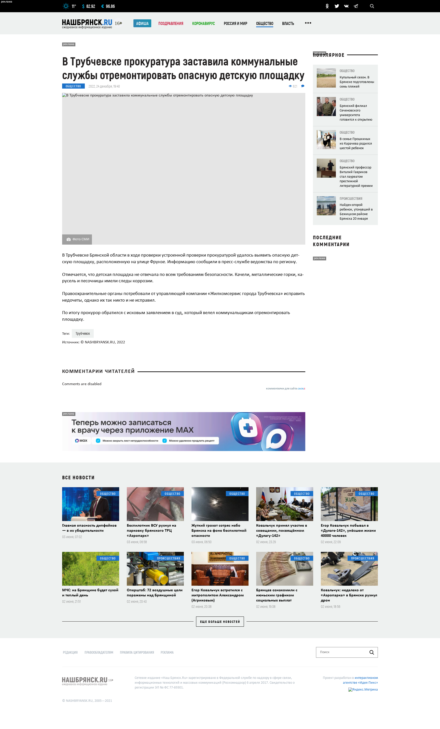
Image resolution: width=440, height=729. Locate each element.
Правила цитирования (137, 652)
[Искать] (372, 652)
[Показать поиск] (372, 6)
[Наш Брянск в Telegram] (355, 6)
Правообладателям (99, 652)
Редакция (70, 652)
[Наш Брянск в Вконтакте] (346, 6)
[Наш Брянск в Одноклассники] (327, 6)
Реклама (167, 652)
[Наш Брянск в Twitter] (337, 6)
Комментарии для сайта (285, 388)
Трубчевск (83, 333)
